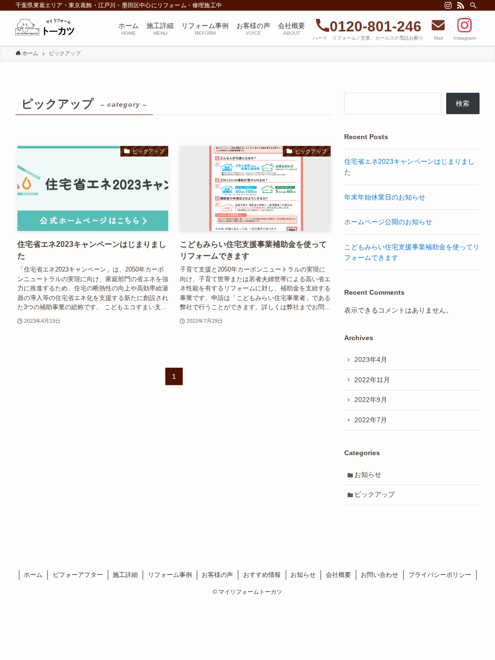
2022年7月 (370, 420)
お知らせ (367, 474)
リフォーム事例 (170, 574)
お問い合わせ (379, 574)
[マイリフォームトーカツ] (47, 28)
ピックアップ (374, 494)
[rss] (460, 5)
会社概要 (338, 574)
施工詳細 (125, 574)
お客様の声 (217, 574)
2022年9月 (370, 399)
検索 (462, 103)
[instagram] (448, 5)
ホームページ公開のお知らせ (388, 222)
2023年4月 (370, 359)
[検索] (473, 5)
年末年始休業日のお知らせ (384, 197)
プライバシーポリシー (439, 574)
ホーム (33, 574)
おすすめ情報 (262, 574)
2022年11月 (372, 380)
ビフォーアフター (78, 574)
